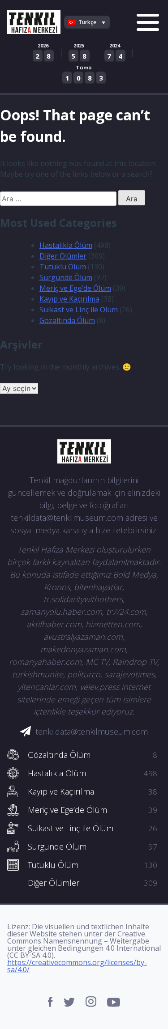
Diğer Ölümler (62, 256)
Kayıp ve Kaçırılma (69, 299)
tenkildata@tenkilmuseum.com (91, 731)
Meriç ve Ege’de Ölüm (75, 288)
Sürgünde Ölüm (65, 277)
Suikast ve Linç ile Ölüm (78, 310)
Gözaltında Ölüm (67, 320)
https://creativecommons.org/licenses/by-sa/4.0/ (77, 965)
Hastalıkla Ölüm (65, 245)
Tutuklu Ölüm (62, 267)
